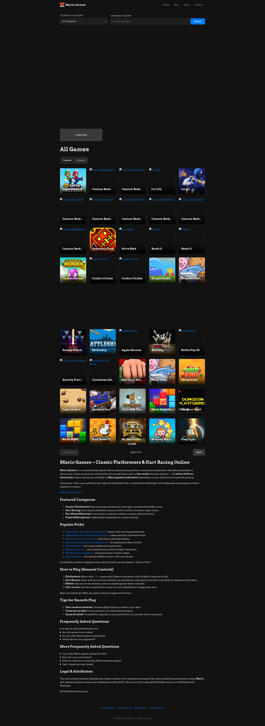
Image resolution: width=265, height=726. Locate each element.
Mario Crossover (74, 549)
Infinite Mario (73, 546)
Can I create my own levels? (78, 664)
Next (199, 452)
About (187, 5)
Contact (199, 5)
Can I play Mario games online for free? (84, 653)
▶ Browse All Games (71, 492)
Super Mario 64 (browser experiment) (86, 542)
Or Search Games (121, 16)
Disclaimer (140, 708)
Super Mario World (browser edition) (86, 535)
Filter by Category (71, 16)
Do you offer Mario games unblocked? (83, 636)
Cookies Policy (156, 708)
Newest (81, 160)
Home (166, 5)
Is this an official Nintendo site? (80, 628)
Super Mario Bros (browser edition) (85, 531)
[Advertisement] (132, 425)
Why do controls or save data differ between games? (92, 660)
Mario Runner (73, 556)
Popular (67, 160)
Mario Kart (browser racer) (80, 539)
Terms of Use (125, 708)
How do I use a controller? (77, 657)
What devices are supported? (78, 639)
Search (198, 21)
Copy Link (81, 135)
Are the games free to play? (77, 632)
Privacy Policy (108, 708)
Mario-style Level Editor (79, 553)
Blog (176, 5)
